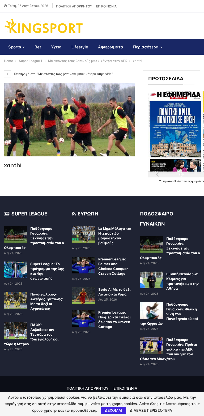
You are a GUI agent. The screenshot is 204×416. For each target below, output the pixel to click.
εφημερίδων (196, 181)
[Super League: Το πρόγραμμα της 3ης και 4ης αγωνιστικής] (15, 269)
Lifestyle (79, 46)
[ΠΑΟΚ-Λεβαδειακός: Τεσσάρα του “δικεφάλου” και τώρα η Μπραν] (15, 330)
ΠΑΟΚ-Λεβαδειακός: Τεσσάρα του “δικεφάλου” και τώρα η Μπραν (31, 334)
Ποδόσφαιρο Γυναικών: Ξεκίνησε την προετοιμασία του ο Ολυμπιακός (34, 238)
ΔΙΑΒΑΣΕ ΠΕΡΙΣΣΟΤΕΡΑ (151, 410)
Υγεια (56, 46)
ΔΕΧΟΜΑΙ (113, 410)
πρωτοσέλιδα (172, 181)
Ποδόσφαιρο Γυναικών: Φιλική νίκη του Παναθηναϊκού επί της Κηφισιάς (169, 314)
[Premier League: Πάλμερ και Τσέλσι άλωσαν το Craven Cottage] (83, 318)
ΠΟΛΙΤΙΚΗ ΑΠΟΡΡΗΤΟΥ (74, 6)
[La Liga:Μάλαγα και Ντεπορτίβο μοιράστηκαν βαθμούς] (83, 234)
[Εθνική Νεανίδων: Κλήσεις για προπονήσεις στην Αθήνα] (151, 280)
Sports (14, 46)
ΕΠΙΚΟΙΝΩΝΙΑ (106, 6)
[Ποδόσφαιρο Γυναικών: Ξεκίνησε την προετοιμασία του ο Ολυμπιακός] (15, 234)
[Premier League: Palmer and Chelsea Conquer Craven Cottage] (83, 265)
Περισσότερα (146, 46)
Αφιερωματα (110, 46)
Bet (38, 46)
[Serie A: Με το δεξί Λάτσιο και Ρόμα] (83, 295)
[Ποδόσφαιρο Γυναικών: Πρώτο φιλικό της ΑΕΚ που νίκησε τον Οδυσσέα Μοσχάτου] (151, 345)
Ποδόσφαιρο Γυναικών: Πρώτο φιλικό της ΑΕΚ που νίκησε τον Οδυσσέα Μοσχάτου (168, 349)
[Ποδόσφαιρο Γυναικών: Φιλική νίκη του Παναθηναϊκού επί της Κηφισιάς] (151, 310)
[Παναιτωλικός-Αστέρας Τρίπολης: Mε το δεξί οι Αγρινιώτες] (15, 300)
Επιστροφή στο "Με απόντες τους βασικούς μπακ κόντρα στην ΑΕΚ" (63, 74)
